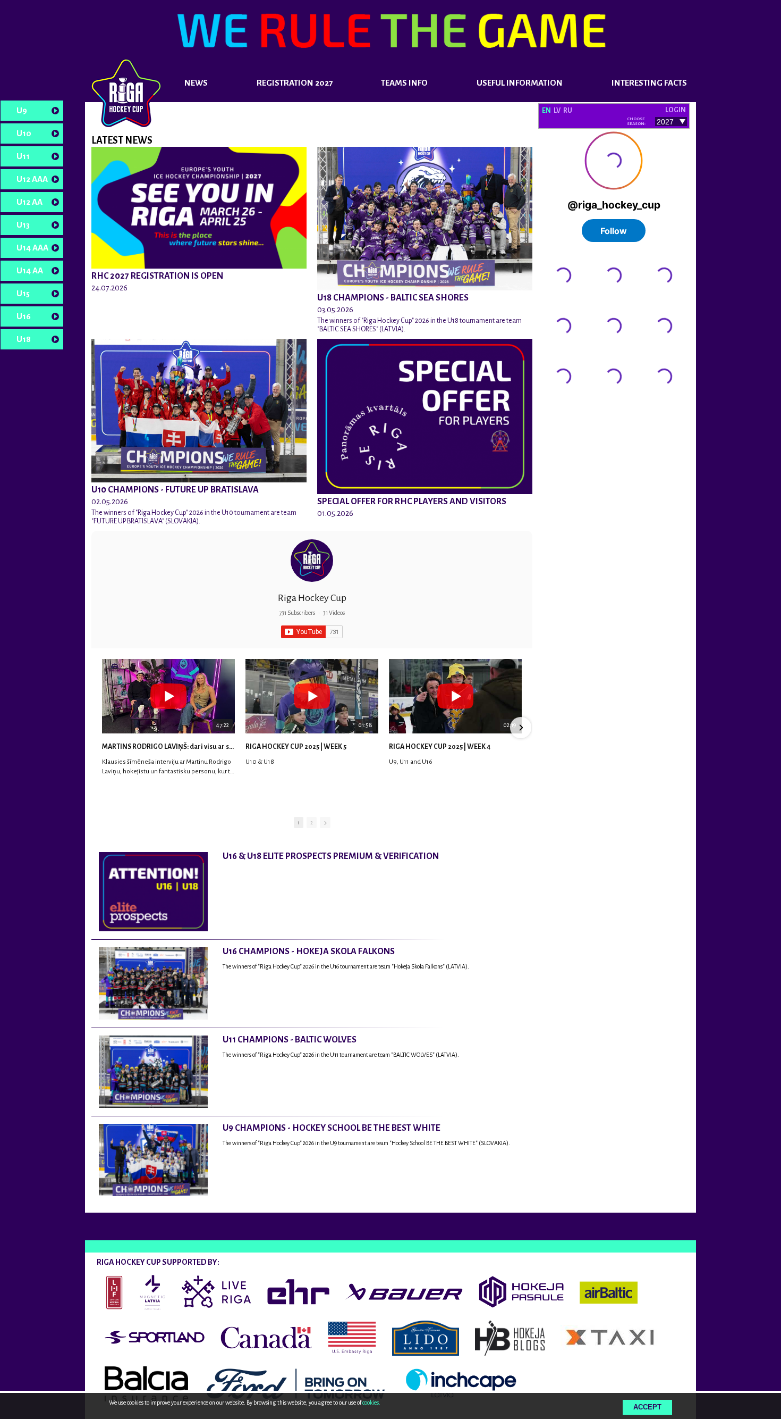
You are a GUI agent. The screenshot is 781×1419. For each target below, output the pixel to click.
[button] (103, 727)
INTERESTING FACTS (649, 82)
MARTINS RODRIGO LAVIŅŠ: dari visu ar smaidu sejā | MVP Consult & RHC (168, 746)
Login (675, 110)
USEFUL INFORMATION (520, 82)
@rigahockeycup (566, 408)
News (196, 82)
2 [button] (311, 822)
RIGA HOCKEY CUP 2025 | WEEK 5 (295, 746)
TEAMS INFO (404, 82)
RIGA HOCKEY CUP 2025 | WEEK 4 (439, 746)
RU (567, 110)
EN (546, 110)
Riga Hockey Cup (312, 597)
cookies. (371, 1402)
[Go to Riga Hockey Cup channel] (312, 560)
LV (557, 110)
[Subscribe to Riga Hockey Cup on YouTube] (312, 631)
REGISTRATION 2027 (295, 82)
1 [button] (299, 822)
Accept (647, 1407)
